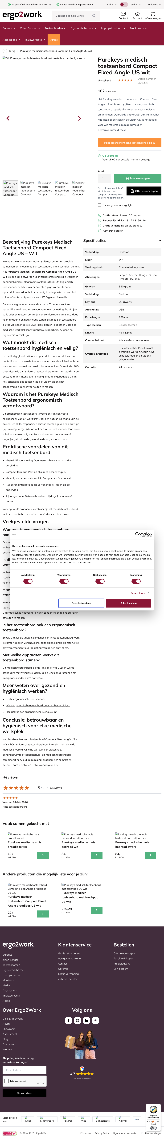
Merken (7, 985)
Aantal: (102, 171)
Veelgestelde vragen (70, 958)
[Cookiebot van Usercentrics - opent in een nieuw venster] (138, 534)
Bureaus (7, 28)
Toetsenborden (54, 28)
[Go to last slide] (8, 118)
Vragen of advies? (21, 4)
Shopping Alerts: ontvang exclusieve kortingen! (18, 1060)
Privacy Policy (102, 1133)
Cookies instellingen (151, 1133)
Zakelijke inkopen (123, 958)
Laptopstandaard (111, 28)
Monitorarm (137, 28)
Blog (5, 1039)
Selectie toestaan (81, 603)
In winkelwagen (140, 178)
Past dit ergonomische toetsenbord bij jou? (129, 142)
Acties (54, 39)
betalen (113, 230)
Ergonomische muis (81, 28)
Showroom (9, 1028)
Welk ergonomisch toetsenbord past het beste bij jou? (38, 705)
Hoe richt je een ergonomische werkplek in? (31, 711)
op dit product (122, 225)
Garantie (63, 968)
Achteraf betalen (68, 979)
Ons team (8, 1044)
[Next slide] (79, 118)
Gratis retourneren (69, 953)
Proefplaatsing (122, 963)
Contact (62, 963)
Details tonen (138, 593)
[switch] (64, 581)
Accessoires (10, 39)
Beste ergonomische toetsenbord (25, 699)
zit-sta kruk (62, 514)
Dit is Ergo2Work (13, 1018)
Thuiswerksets (33, 39)
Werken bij (9, 1049)
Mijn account (121, 968)
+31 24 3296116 (124, 220)
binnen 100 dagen (121, 215)
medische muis (21, 514)
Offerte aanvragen (146, 191)
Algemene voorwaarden (125, 1133)
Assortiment (10, 1034)
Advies (7, 1023)
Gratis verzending (68, 973)
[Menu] (159, 1106)
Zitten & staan (28, 28)
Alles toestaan (129, 603)
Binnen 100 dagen (76, 4)
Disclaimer (85, 1133)
